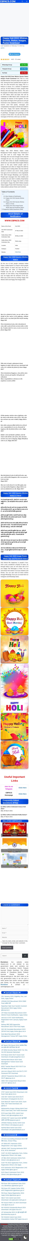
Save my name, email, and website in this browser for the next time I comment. (14, 942)
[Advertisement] (14, 20)
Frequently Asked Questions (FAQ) (13, 209)
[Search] (25, 956)
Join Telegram (15, 54)
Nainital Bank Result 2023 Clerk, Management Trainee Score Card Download (12, 1062)
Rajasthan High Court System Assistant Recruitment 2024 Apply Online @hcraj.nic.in (14, 1008)
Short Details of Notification (13, 196)
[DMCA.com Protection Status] (14, 1240)
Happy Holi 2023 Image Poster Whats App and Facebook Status (15, 206)
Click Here (23, 788)
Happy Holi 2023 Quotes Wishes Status (15, 199)
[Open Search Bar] (22, 1)
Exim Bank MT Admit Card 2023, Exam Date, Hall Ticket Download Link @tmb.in (13, 1104)
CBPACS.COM (7, 1)
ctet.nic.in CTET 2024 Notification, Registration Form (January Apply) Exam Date (14, 1020)
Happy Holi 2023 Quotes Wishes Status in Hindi (15, 202)
